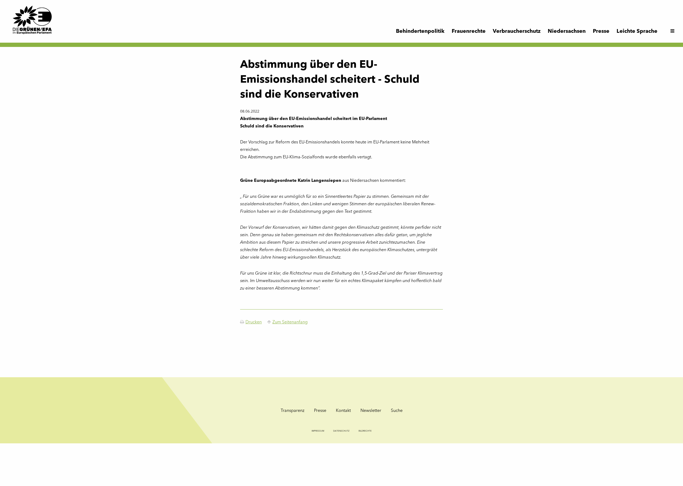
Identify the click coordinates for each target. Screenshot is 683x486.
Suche (397, 411)
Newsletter (370, 411)
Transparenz (292, 411)
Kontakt (343, 411)
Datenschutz (341, 431)
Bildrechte (365, 431)
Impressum (318, 431)
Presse (320, 411)
